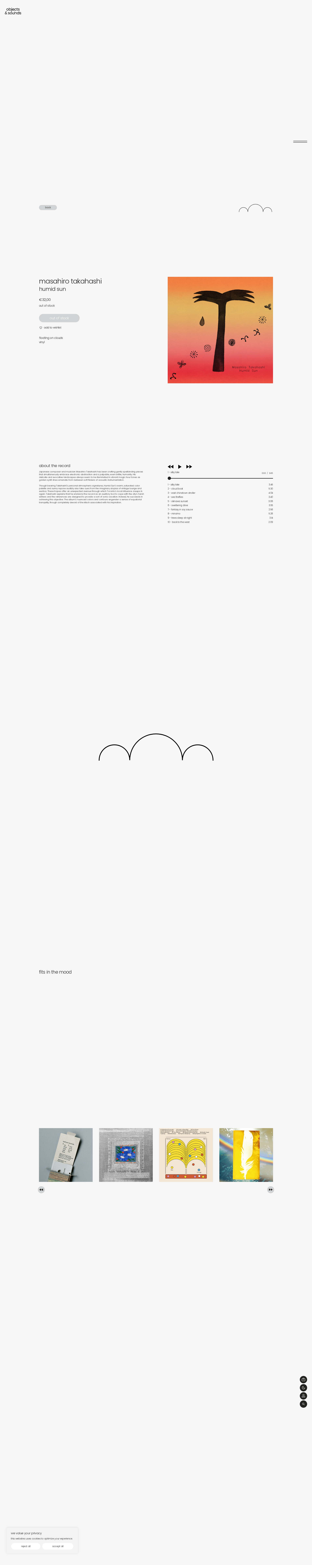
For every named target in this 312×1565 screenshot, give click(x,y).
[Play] (183, 467)
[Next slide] (270, 1189)
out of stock (59, 318)
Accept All (57, 1546)
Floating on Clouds (51, 338)
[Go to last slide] (41, 1189)
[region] (42, 1540)
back (48, 207)
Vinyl (42, 342)
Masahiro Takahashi (70, 281)
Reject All (25, 1546)
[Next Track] (189, 468)
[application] (220, 472)
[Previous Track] (170, 468)
